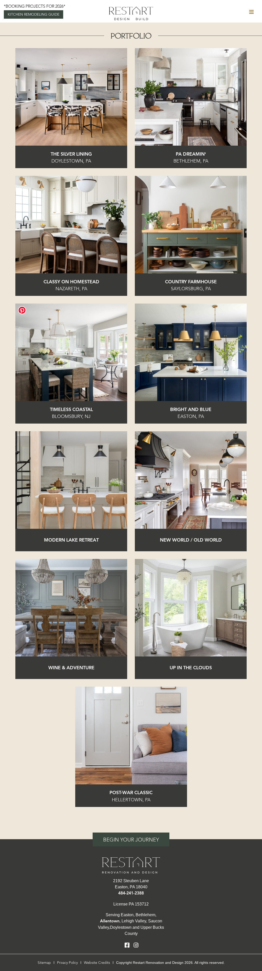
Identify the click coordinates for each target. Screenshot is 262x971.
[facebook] (126, 945)
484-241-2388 (131, 893)
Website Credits (97, 962)
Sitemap (44, 962)
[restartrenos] (131, 864)
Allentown (109, 921)
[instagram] (136, 945)
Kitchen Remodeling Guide (33, 14)
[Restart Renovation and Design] (131, 13)
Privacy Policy (67, 962)
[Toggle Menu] (251, 12)
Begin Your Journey (131, 840)
